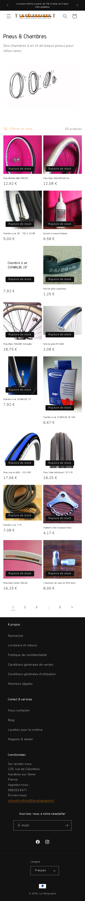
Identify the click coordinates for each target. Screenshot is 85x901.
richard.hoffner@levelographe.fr (31, 800)
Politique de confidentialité (27, 655)
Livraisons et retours (22, 645)
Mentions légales (20, 684)
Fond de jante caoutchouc (54, 288)
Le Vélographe (47, 893)
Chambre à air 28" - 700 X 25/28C (19, 233)
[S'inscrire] (66, 825)
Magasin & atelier (20, 739)
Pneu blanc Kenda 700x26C (15, 582)
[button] (8, 16)
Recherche (15, 636)
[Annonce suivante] (77, 5)
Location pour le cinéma (25, 730)
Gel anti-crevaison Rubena (55, 233)
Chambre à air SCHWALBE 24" (17, 399)
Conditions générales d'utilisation (32, 674)
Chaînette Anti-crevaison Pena (57, 527)
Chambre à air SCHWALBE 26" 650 (59, 417)
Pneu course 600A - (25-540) (17, 472)
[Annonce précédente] (7, 5)
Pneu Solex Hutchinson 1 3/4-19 (58, 472)
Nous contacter (19, 710)
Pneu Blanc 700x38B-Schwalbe (17, 343)
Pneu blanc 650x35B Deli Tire (56, 178)
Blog (11, 720)
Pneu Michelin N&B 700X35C (15, 178)
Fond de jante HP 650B (53, 343)
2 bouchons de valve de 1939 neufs (59, 582)
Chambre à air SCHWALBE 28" (18, 265)
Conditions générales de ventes (30, 664)
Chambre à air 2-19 (12, 524)
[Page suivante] (71, 607)
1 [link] (13, 607)
